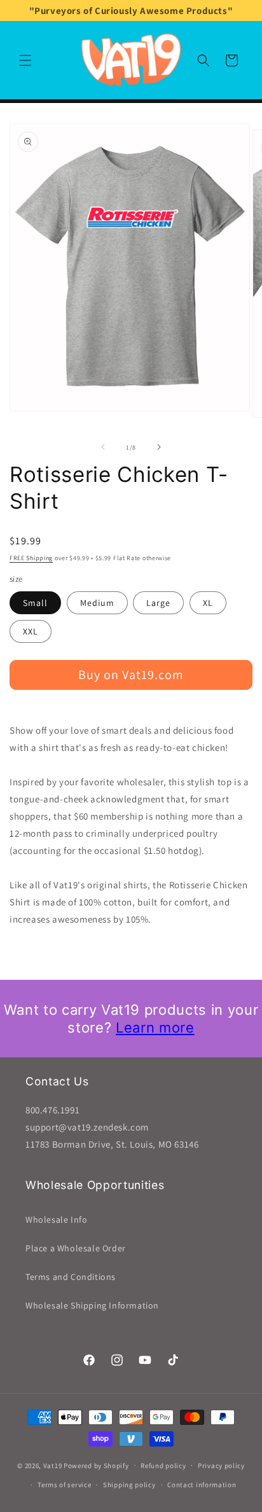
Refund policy (163, 1465)
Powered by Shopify (96, 1464)
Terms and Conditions (70, 1276)
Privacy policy (221, 1465)
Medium (97, 602)
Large (158, 602)
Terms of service (64, 1484)
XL (208, 602)
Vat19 (52, 1464)
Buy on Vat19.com (131, 674)
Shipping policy (129, 1484)
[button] (25, 60)
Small (35, 602)
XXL (30, 631)
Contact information (201, 1484)
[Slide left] (103, 447)
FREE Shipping (31, 558)
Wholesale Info (56, 1219)
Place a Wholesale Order (75, 1248)
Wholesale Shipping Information (92, 1305)
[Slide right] (159, 447)
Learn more (155, 1027)
